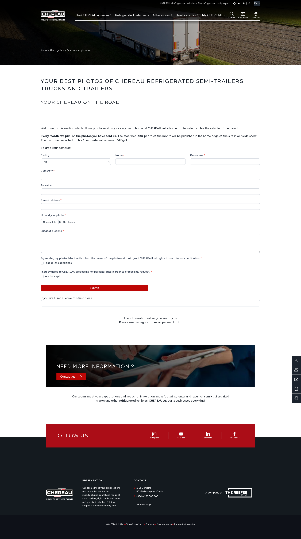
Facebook (235, 438)
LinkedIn (208, 438)
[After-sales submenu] (171, 15)
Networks (256, 18)
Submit (94, 288)
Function (46, 185)
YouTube (181, 438)
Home (44, 50)
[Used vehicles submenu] (198, 15)
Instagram (154, 438)
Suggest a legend (52, 231)
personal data (171, 322)
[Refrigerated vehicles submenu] (148, 15)
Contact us (243, 18)
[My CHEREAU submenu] (224, 15)
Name (120, 155)
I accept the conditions (58, 262)
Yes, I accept (52, 276)
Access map (144, 504)
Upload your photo (53, 215)
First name (197, 155)
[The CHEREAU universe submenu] (111, 15)
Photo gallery (57, 50)
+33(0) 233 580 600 (147, 496)
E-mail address (51, 200)
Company (48, 170)
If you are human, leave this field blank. (67, 298)
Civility (45, 155)
